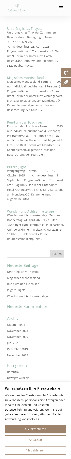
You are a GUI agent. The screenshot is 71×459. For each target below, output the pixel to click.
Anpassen (35, 440)
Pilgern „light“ (17, 167)
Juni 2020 (13, 343)
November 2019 (17, 355)
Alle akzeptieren (35, 429)
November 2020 (17, 337)
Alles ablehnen (35, 450)
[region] (35, 420)
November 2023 (17, 331)
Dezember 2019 (17, 349)
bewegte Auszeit (18, 378)
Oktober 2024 (16, 325)
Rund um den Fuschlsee (25, 122)
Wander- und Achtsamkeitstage (30, 211)
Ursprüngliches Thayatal (25, 28)
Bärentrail (13, 372)
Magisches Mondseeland (25, 78)
